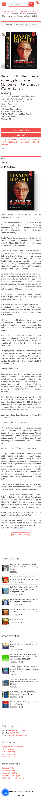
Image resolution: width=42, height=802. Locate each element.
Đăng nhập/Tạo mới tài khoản (12, 747)
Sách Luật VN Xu (8, 768)
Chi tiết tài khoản (8, 749)
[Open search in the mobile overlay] (21, 4)
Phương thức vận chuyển (11, 776)
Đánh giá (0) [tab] (5, 162)
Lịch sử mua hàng (8, 752)
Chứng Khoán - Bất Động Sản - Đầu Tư (24, 140)
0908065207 (14, 733)
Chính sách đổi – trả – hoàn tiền (13, 778)
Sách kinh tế (30, 142)
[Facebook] (19, 796)
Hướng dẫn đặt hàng (9, 773)
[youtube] (23, 796)
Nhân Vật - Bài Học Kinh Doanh (13, 142)
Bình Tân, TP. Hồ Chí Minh (17, 730)
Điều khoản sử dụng (9, 754)
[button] (38, 34)
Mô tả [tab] (3, 158)
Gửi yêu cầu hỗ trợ (8, 771)
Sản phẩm (14, 12)
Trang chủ (5, 12)
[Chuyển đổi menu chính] (4, 4)
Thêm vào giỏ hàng (21, 130)
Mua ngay (21, 135)
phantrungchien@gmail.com (17, 735)
